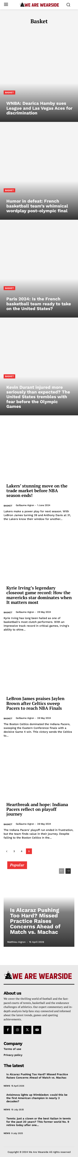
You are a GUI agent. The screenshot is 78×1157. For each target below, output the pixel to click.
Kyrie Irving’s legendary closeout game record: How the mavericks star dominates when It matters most (39, 595)
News (7, 1086)
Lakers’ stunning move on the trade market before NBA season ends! (36, 490)
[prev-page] (7, 851)
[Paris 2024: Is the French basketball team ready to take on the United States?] (39, 270)
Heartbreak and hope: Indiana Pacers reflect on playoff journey (37, 809)
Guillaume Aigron (25, 505)
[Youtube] (37, 1030)
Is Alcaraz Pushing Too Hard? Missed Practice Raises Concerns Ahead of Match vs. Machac (35, 921)
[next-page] (68, 871)
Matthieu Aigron (16, 942)
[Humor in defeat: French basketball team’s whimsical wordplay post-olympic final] (39, 173)
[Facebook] (8, 1030)
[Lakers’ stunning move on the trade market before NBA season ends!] (39, 451)
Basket (9, 92)
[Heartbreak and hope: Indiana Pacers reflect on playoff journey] (39, 770)
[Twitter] (27, 1030)
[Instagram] (17, 1030)
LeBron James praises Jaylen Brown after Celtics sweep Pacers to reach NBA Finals (35, 703)
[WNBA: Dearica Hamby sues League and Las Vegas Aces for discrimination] (39, 75)
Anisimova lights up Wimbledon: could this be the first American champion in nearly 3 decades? (36, 1098)
